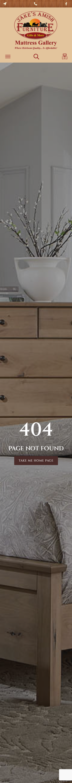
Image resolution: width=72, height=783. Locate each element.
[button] (8, 57)
